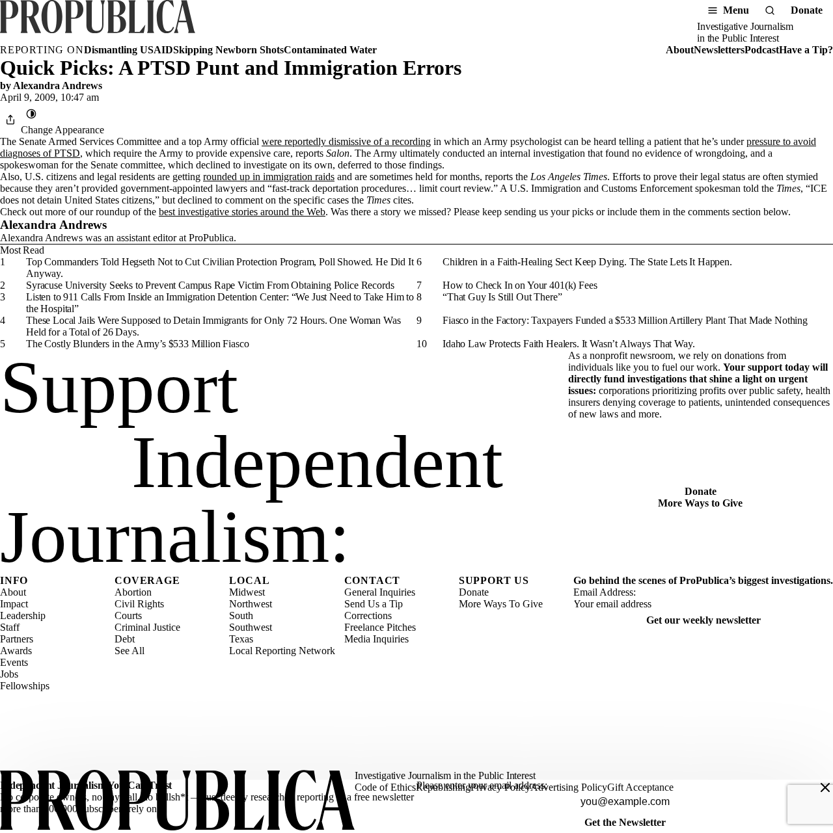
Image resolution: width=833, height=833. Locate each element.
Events (14, 662)
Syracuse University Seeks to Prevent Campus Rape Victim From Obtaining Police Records (210, 285)
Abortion (133, 592)
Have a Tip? (806, 49)
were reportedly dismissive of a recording (346, 141)
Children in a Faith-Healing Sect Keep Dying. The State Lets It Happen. (587, 261)
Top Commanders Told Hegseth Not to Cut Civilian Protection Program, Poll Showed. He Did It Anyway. (220, 267)
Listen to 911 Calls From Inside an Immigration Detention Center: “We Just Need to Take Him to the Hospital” (220, 302)
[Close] (825, 787)
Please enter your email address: (481, 785)
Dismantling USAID (128, 49)
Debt (125, 638)
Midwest (247, 592)
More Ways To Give (501, 603)
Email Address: (604, 592)
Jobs (9, 674)
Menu (736, 10)
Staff (10, 627)
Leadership (23, 615)
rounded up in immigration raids (269, 176)
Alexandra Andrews (57, 85)
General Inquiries (379, 592)
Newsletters (719, 49)
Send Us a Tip (373, 603)
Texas (241, 638)
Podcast (761, 49)
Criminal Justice (147, 627)
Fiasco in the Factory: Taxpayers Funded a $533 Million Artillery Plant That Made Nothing (625, 320)
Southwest (250, 627)
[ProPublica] (97, 22)
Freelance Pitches (380, 627)
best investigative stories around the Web (242, 211)
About (680, 49)
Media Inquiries (376, 638)
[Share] (10, 119)
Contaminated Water (330, 49)
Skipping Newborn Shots (228, 49)
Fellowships (24, 685)
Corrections (368, 615)
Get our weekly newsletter (703, 620)
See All (129, 650)
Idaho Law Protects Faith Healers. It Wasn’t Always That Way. (568, 343)
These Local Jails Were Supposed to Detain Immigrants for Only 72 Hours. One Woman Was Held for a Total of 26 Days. (213, 326)
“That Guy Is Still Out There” (502, 296)
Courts (128, 615)
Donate (807, 10)
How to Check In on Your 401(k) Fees (520, 285)
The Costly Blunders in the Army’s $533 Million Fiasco (137, 343)
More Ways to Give (700, 503)
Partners (16, 638)
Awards (16, 650)
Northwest (250, 603)
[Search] (769, 10)
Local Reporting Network (282, 650)
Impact (14, 603)
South (241, 615)
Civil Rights (139, 603)
